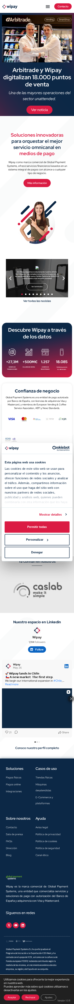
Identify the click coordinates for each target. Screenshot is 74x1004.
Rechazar (30, 997)
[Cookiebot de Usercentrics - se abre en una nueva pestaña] (52, 448)
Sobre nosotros (18, 818)
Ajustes (48, 997)
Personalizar (34, 539)
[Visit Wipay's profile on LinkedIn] (8, 666)
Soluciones (14, 768)
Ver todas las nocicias (37, 301)
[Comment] (15, 732)
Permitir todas (37, 527)
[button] (48, 6)
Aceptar (12, 997)
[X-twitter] (9, 925)
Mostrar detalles (50, 514)
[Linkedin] (23, 925)
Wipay (37, 637)
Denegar (37, 552)
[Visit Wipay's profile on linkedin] (37, 630)
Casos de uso (46, 768)
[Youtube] (16, 925)
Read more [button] (12, 684)
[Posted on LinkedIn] (66, 666)
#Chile (57, 680)
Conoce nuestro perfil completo (37, 748)
